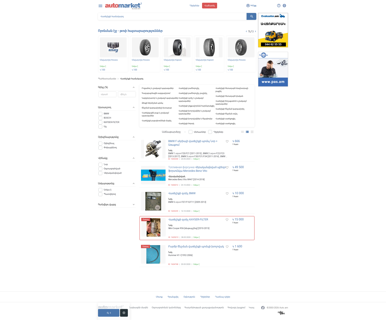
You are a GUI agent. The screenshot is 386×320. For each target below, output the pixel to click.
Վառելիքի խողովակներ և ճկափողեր (195, 119)
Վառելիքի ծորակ (186, 123)
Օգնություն (189, 296)
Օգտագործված (112, 168)
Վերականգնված (113, 173)
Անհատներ (200, 132)
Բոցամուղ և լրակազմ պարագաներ (158, 88)
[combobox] (172, 132)
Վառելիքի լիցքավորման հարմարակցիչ (197, 106)
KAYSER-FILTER (111, 122)
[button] (246, 31)
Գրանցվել (173, 296)
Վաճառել (209, 5)
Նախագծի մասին (138, 307)
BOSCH (107, 117)
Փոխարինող (110, 147)
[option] (113, 55)
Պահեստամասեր (107, 78)
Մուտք (159, 296)
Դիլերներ (194, 5)
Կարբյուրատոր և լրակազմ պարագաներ (160, 98)
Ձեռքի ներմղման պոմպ (152, 103)
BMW (106, 113)
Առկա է (108, 189)
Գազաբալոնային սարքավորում (156, 93)
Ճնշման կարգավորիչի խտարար (157, 108)
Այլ (105, 126)
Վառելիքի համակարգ (131, 78)
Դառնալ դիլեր (222, 296)
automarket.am (123, 6)
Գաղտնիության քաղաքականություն (204, 307)
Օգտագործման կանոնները (166, 307)
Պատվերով (110, 194)
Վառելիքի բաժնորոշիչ (189, 88)
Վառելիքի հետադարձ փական (229, 96)
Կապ (251, 307)
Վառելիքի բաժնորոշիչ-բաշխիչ (193, 93)
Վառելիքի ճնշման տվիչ (226, 114)
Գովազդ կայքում (236, 307)
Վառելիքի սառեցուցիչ (225, 119)
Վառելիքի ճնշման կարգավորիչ (230, 109)
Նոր (106, 164)
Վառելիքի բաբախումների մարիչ (157, 120)
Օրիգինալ (109, 143)
